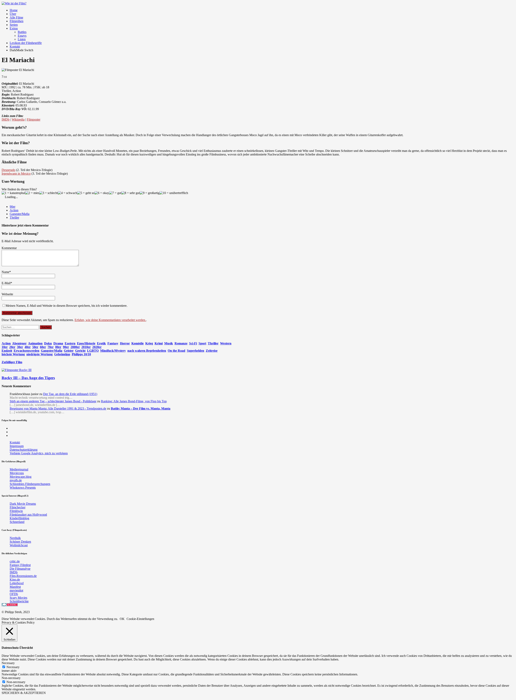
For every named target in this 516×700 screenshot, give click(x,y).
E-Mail (6, 283)
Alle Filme (16, 17)
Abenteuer (19, 343)
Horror (125, 343)
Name (5, 272)
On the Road (176, 350)
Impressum (17, 446)
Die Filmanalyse (20, 568)
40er (28, 347)
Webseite (7, 294)
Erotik (101, 343)
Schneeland (17, 522)
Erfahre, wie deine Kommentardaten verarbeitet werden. (110, 320)
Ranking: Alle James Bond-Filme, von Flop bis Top (134, 401)
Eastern (70, 343)
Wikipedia (18, 119)
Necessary (13, 667)
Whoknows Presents (23, 487)
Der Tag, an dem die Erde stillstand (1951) (70, 394)
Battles (22, 32)
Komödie (137, 343)
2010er (86, 347)
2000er (75, 347)
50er (35, 347)
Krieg (149, 343)
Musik (168, 343)
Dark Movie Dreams (23, 503)
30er (20, 347)
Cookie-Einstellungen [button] (140, 619)
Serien (14, 24)
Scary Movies (18, 597)
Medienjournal (19, 469)
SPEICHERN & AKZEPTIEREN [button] (24, 693)
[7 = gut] (115, 193)
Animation (35, 343)
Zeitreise (211, 350)
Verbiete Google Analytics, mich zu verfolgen (39, 453)
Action (14, 210)
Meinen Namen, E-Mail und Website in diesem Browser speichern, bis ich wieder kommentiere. (66, 305)
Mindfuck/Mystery (113, 350)
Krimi (159, 343)
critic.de (15, 561)
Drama (58, 343)
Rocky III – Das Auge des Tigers (28, 378)
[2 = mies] (32, 193)
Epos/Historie (86, 343)
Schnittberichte (19, 601)
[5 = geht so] (86, 193)
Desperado (8, 170)
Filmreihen (16, 21)
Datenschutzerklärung (23, 449)
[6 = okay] (102, 193)
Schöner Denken (20, 541)
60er (43, 347)
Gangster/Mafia (19, 214)
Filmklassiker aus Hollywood (28, 514)
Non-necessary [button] (11, 678)
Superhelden (195, 350)
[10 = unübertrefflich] (173, 193)
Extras (14, 28)
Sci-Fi (193, 343)
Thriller (14, 217)
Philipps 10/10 (81, 354)
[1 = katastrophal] (13, 193)
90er (12, 206)
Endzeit (7, 350)
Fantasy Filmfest (20, 565)
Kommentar (9, 248)
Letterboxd (17, 583)
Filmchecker (17, 507)
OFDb (14, 594)
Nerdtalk (15, 538)
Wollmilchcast (19, 545)
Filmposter (33, 119)
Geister (69, 350)
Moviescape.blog (20, 476)
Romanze (181, 343)
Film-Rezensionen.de (23, 576)
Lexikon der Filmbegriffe (26, 43)
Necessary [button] (8, 663)
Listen (22, 39)
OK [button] (122, 619)
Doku (48, 343)
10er (5, 347)
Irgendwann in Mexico (16, 173)
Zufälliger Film (12, 362)
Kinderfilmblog (19, 518)
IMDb (5, 119)
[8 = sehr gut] (130, 193)
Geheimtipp (62, 354)
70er (51, 347)
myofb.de (16, 480)
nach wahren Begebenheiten (146, 350)
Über (13, 14)
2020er (97, 347)
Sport (202, 343)
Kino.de (15, 579)
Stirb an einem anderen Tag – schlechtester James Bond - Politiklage (53, 401)
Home (14, 10)
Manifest (15, 586)
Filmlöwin (16, 511)
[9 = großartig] (149, 193)
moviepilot (16, 590)
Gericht (80, 350)
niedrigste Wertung (39, 354)
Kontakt (15, 46)
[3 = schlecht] (48, 193)
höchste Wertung (13, 354)
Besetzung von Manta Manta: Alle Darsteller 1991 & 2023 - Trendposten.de (58, 408)
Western (225, 343)
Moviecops (17, 473)
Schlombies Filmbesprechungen (30, 484)
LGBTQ (93, 350)
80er (58, 347)
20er (12, 347)
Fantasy (112, 343)
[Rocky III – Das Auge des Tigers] (16, 370)
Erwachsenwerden (26, 350)
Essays (22, 35)
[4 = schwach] (67, 193)
